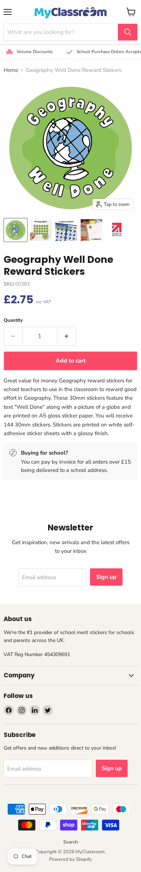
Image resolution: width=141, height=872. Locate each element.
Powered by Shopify (70, 859)
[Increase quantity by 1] (66, 336)
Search (70, 842)
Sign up (106, 577)
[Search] (127, 32)
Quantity (13, 320)
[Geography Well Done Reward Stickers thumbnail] (15, 230)
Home (11, 70)
